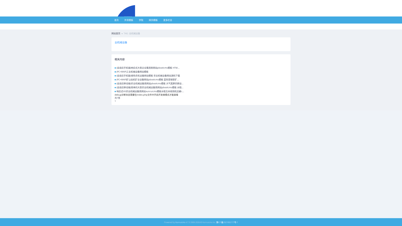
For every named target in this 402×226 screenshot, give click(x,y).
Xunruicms (180, 222)
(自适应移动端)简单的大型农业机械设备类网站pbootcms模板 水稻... (150, 87)
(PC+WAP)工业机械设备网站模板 (132, 71)
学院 (141, 20)
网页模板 (153, 20)
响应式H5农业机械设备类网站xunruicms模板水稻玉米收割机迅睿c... (150, 91)
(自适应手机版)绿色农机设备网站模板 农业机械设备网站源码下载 (148, 75)
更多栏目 (167, 20)
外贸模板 (128, 20)
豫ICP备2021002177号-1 (227, 222)
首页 (116, 20)
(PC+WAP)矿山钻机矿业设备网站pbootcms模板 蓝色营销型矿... (148, 79)
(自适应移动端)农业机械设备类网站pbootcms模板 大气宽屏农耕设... (150, 83)
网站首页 (115, 33)
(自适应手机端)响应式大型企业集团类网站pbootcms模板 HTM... (148, 67)
